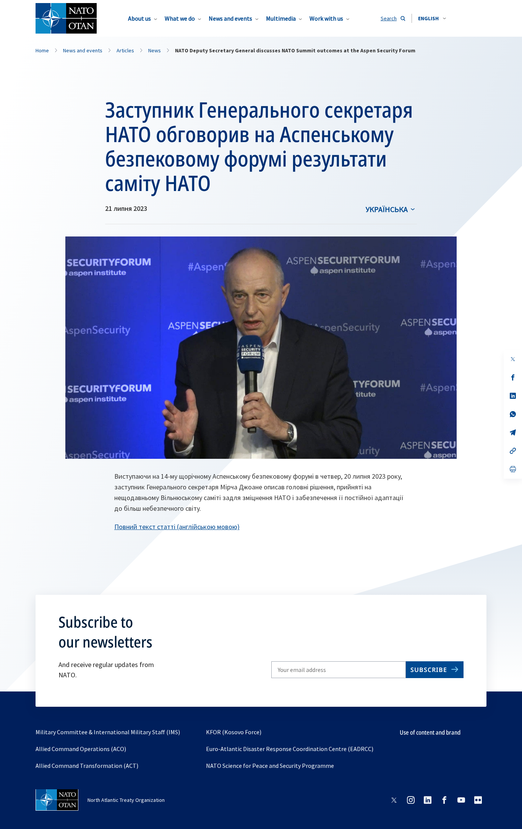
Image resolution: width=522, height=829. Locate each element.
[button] (432, 18)
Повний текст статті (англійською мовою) (177, 526)
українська (387, 209)
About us (139, 18)
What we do (180, 18)
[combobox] (432, 18)
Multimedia (281, 18)
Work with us (326, 18)
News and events (230, 18)
